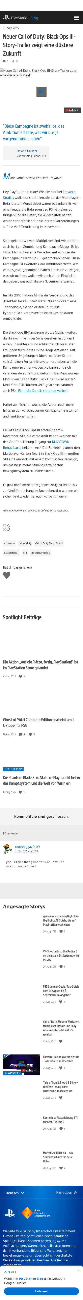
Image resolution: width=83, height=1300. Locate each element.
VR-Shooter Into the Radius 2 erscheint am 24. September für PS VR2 (61, 955)
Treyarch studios (40, 552)
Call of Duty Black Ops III (49, 543)
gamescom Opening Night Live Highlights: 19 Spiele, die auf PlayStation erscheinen (61, 920)
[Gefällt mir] (21, 676)
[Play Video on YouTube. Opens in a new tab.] (72, 110)
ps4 (25, 552)
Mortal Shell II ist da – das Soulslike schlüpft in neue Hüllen (58, 1157)
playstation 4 (11, 552)
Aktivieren (41, 1291)
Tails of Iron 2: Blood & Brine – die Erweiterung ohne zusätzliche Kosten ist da (60, 1086)
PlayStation (24, 17)
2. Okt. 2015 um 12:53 (26, 851)
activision (9, 543)
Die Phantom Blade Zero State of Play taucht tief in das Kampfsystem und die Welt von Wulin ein (41, 780)
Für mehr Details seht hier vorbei (42, 390)
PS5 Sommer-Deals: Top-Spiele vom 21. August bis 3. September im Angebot (61, 990)
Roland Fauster (27, 151)
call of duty (25, 543)
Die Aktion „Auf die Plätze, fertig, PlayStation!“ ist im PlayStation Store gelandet (40, 664)
